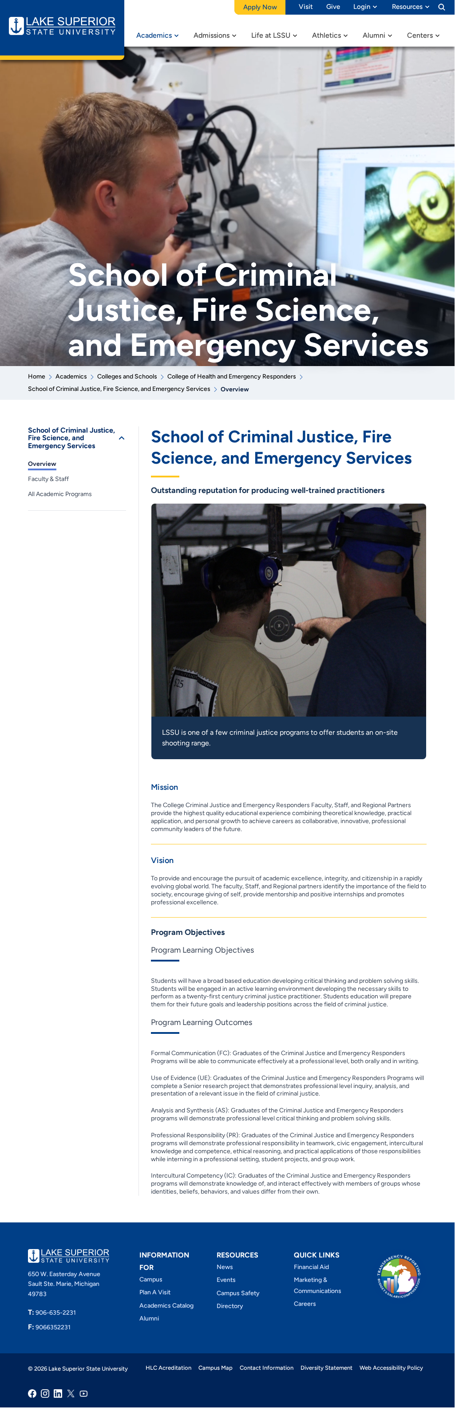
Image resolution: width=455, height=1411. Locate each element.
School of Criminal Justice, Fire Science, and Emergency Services (119, 389)
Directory (230, 1306)
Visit (306, 7)
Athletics (326, 35)
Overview (42, 464)
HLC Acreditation (168, 1367)
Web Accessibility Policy (391, 1367)
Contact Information (266, 1367)
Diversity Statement (326, 1367)
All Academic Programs (60, 494)
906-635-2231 (52, 1312)
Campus (150, 1279)
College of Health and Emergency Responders (231, 376)
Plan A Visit (154, 1292)
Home (36, 376)
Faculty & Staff (48, 479)
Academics (154, 35)
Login (361, 7)
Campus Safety (238, 1293)
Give (333, 7)
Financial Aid (311, 1267)
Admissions (211, 35)
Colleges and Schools (127, 376)
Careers (305, 1304)
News (225, 1267)
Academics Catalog (166, 1305)
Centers (420, 35)
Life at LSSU (270, 35)
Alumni (374, 35)
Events (226, 1280)
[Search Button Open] (442, 6)
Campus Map (215, 1367)
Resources (407, 7)
